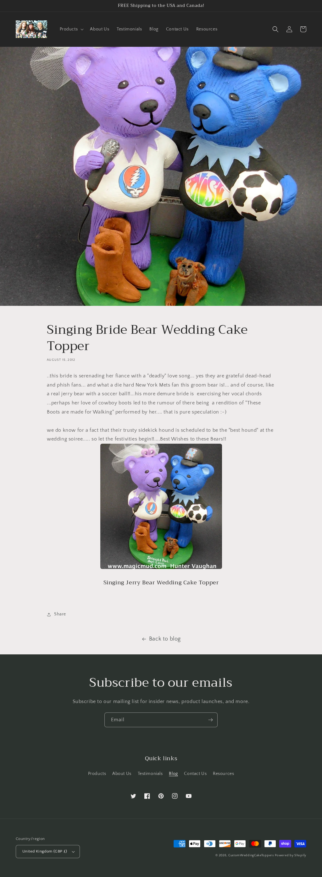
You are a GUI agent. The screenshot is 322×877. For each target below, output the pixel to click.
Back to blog (165, 639)
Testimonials (150, 773)
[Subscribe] (210, 719)
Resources (223, 773)
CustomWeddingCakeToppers (251, 855)
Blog (173, 773)
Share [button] (60, 614)
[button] (71, 29)
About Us (121, 773)
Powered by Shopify (290, 855)
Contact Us (195, 773)
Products (97, 773)
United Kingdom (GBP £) (44, 851)
